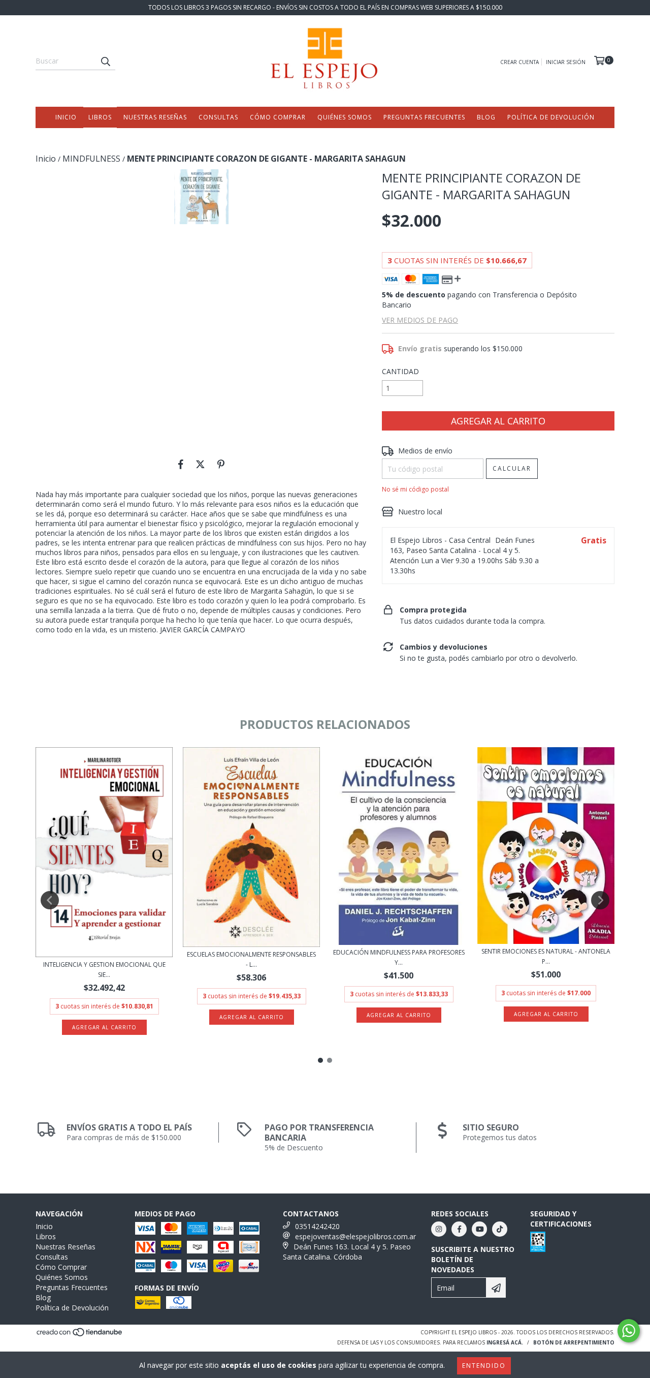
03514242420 (317, 1226)
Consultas (218, 117)
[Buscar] (105, 61)
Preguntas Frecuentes (424, 117)
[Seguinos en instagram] (438, 1229)
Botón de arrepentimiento (573, 1342)
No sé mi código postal (415, 489)
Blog (486, 117)
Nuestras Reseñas (155, 117)
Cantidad (400, 371)
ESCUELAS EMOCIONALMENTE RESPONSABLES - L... (251, 959)
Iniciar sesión (566, 62)
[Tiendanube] (80, 1335)
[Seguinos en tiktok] (499, 1229)
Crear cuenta (519, 62)
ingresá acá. (504, 1342)
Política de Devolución (551, 117)
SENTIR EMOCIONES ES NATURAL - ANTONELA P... (545, 956)
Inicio (66, 117)
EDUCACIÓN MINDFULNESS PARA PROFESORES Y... (399, 957)
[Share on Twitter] (200, 464)
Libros (100, 117)
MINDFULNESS (91, 159)
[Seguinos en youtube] (479, 1229)
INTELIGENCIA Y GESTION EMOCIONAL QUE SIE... (104, 969)
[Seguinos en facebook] (459, 1229)
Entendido (484, 1365)
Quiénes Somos (344, 117)
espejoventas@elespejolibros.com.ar (355, 1236)
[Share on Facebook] (180, 464)
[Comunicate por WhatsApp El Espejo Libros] (629, 1330)
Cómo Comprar (278, 117)
